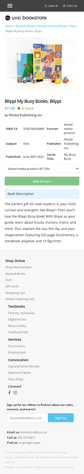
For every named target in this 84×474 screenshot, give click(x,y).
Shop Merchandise (18, 267)
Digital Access (17, 319)
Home (9, 26)
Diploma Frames (19, 372)
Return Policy (17, 326)
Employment (17, 352)
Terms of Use (59, 452)
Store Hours (16, 346)
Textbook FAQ (18, 332)
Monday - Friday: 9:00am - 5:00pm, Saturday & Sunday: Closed (39, 467)
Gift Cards (12, 286)
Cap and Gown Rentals (23, 366)
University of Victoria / (39, 452)
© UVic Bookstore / (15, 452)
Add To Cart (42, 181)
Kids (73, 26)
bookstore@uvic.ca (33, 432)
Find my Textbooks (21, 313)
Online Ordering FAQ (19, 299)
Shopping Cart (15, 293)
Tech (8, 280)
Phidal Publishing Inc (25, 115)
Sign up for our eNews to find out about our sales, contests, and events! (40, 407)
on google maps (29, 442)
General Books (25, 26)
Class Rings (15, 379)
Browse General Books (52, 26)
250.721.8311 (26, 437)
